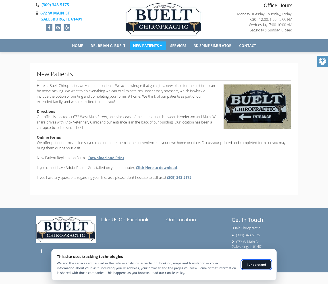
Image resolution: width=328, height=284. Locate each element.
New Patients (146, 45)
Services (178, 45)
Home (77, 45)
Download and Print (106, 157)
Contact (247, 45)
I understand (256, 264)
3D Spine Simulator (213, 45)
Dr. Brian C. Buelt (108, 45)
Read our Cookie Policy (167, 273)
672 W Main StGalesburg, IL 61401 (61, 16)
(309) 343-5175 (55, 4)
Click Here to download (156, 167)
